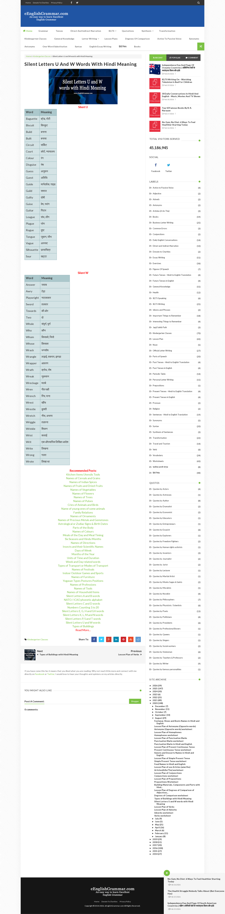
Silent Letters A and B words (83, 596)
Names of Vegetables (83, 489)
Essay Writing (159, 257)
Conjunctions (158, 234)
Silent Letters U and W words (83, 622)
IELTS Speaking (159, 298)
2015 (155, 851)
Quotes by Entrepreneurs (164, 524)
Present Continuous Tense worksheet (172, 750)
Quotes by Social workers (164, 646)
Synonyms (157, 420)
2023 (155, 694)
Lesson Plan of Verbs (164, 807)
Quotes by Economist (162, 512)
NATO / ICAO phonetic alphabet (83, 599)
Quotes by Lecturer (161, 570)
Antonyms (157, 205)
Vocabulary (158, 455)
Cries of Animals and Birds (83, 504)
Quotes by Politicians (162, 617)
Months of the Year (83, 554)
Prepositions (158, 385)
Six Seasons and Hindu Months (83, 539)
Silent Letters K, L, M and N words (83, 615)
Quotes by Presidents (162, 623)
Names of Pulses (83, 501)
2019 (155, 839)
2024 (155, 691)
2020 (155, 703)
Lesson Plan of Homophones (168, 732)
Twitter (50, 674)
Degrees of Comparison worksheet (171, 795)
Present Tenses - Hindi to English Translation (172, 391)
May (157, 824)
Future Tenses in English (163, 281)
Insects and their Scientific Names (83, 546)
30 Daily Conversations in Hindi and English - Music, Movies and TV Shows (181, 95)
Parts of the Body (83, 527)
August (159, 718)
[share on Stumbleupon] (130, 639)
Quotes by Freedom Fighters (165, 541)
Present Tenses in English (164, 397)
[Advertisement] (145, 16)
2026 (155, 685)
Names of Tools (83, 588)
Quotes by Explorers (162, 535)
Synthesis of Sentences (163, 432)
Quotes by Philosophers (163, 599)
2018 (155, 842)
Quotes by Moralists (162, 588)
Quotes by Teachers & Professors (168, 657)
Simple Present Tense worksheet (170, 761)
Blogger (135, 701)
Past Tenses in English (162, 368)
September (160, 715)
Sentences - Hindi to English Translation (170, 414)
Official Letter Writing (162, 350)
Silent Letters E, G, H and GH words (83, 611)
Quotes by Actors (161, 489)
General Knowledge (161, 286)
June (157, 821)
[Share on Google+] (108, 639)
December (160, 706)
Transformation (160, 438)
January (159, 836)
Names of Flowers (83, 493)
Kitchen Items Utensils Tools (83, 474)
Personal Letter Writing (163, 379)
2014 (155, 854)
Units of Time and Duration (83, 558)
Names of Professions (83, 584)
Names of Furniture (83, 577)
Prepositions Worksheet (166, 782)
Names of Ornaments (83, 516)
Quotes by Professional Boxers (166, 628)
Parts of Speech (160, 356)
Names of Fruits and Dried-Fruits (83, 485)
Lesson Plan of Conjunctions (168, 773)
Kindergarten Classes (42, 56)
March (158, 830)
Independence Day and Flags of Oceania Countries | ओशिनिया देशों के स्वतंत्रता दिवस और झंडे (178, 68)
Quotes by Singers (161, 640)
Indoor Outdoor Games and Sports (83, 573)
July (157, 818)
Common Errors (160, 228)
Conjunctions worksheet (166, 776)
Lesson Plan (158, 339)
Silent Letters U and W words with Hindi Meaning (80, 64)
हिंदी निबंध (156, 473)
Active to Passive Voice (163, 187)
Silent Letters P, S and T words (83, 618)
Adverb (156, 199)
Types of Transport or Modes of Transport (83, 565)
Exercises (157, 263)
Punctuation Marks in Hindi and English (173, 744)
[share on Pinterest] (123, 639)
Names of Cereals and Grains (83, 478)
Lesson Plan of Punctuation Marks (170, 738)
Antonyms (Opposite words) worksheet (173, 729)
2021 (155, 700)
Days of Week (83, 550)
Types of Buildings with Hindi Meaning (172, 798)
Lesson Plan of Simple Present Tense (172, 758)
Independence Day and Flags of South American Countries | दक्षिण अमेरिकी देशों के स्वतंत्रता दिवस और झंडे (192, 904)
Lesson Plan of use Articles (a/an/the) (172, 767)
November (160, 709)
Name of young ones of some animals (83, 508)
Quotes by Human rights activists (167, 547)
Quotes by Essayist (161, 529)
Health (156, 292)
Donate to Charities (41, 3)
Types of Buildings (83, 626)
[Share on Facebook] (94, 639)
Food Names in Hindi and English (170, 764)
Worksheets (158, 461)
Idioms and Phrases (161, 310)
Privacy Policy (56, 3)
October (159, 712)
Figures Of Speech (161, 269)
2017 (155, 845)
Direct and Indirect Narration (165, 246)
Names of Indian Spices (83, 482)
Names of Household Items (83, 592)
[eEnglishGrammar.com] (46, 16)
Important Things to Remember (167, 315)
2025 (155, 688)
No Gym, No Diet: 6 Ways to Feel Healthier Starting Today (178, 123)
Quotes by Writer (161, 663)
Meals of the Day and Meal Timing (83, 535)
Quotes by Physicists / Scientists (167, 605)
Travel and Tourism (161, 443)
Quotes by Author (161, 500)
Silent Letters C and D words (83, 603)
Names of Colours (83, 531)
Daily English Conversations (165, 240)
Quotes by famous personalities (167, 669)
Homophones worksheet (166, 735)
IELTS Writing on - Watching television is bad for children (177, 80)
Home (28, 3)
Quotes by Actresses (162, 495)
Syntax (156, 426)
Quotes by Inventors (162, 553)
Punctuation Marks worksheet (169, 741)
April (157, 827)
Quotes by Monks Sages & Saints (167, 582)
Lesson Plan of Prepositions (167, 779)
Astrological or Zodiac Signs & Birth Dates (83, 523)
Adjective (157, 193)
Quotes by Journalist (162, 559)
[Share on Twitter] (101, 639)
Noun (155, 345)
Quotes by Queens (161, 634)
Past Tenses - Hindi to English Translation (171, 362)
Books (155, 217)
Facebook (39, 674)
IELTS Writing (159, 304)
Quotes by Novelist (161, 593)
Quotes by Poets (160, 611)
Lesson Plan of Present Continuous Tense (174, 747)
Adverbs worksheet (163, 813)
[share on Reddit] (138, 639)
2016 (155, 848)
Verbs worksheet (162, 815)
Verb (155, 449)
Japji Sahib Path (160, 327)
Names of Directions (83, 542)
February (159, 833)
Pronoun (156, 403)
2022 (155, 697)
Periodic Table (159, 374)
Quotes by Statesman (162, 652)
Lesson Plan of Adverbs (165, 810)
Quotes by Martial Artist (164, 576)
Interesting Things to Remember (167, 321)
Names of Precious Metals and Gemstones (83, 520)
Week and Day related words (83, 561)
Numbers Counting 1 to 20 (83, 607)
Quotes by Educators (162, 518)
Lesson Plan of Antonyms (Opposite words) (175, 726)
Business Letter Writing (163, 222)
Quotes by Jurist (160, 564)
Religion (156, 409)
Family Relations (83, 512)
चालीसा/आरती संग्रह (160, 467)
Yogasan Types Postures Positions (83, 580)
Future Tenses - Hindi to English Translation (172, 275)
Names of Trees (83, 497)
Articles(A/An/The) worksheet (168, 770)
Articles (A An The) (161, 211)
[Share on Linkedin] (116, 639)
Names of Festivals (83, 569)
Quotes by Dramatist (162, 506)
